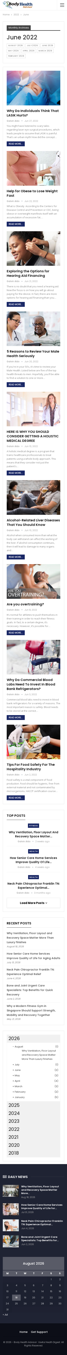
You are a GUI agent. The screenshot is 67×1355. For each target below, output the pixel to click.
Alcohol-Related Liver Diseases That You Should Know (33, 522)
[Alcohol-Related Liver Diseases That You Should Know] (33, 497)
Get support (39, 1332)
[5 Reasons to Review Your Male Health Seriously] (33, 329)
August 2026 (15, 45)
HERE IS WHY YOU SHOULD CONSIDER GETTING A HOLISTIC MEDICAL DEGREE (33, 436)
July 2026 (32, 45)
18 (16, 1297)
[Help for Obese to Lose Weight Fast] (33, 168)
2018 (14, 1153)
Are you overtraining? (25, 604)
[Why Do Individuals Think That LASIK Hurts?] (33, 88)
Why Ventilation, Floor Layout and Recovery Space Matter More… (40, 1190)
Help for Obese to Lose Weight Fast (32, 193)
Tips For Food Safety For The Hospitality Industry (31, 766)
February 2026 (16, 56)
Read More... (16, 143)
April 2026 (28, 50)
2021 (13, 1137)
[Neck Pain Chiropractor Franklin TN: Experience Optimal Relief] (11, 1225)
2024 (14, 1113)
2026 (14, 1038)
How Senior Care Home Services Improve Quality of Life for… (41, 1206)
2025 (14, 1105)
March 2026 (45, 50)
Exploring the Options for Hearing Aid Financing (28, 273)
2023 (14, 1121)
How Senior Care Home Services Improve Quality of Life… (33, 860)
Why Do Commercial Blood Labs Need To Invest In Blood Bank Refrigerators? (31, 684)
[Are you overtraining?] (33, 581)
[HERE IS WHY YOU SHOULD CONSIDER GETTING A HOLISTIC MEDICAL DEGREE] (33, 409)
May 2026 (13, 50)
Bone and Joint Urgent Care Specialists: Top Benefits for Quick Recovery (30, 990)
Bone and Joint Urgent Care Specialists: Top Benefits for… (40, 1238)
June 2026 (47, 45)
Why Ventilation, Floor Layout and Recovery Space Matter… (33, 834)
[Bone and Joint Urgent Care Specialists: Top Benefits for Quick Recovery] (11, 1241)
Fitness (33, 825)
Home (24, 1332)
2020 (14, 1145)
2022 (14, 1129)
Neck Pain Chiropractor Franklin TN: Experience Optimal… (33, 886)
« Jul (5, 1314)
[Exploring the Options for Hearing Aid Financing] (33, 248)
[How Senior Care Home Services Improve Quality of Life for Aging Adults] (11, 1209)
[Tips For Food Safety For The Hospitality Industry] (33, 742)
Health (33, 851)
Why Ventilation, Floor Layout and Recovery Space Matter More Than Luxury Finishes (30, 937)
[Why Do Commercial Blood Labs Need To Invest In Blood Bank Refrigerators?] (33, 657)
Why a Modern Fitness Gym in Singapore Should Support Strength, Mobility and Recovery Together (31, 1010)
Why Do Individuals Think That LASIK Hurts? (33, 113)
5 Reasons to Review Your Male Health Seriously (33, 353)
